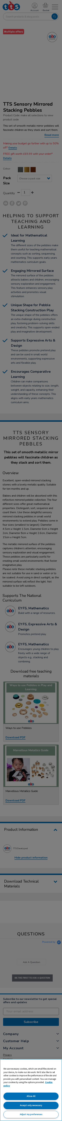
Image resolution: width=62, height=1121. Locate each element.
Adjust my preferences (31, 1114)
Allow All (31, 1096)
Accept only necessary (31, 1105)
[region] (31, 1090)
